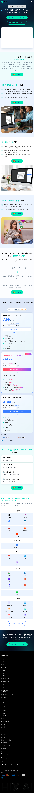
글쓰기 (3, 727)
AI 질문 (3, 684)
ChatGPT (3, 724)
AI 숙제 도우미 (5, 681)
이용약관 (3, 748)
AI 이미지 (3, 662)
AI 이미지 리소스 (5, 715)
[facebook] (2, 764)
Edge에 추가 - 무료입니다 (18, 22)
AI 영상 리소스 (5, 713)
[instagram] (14, 764)
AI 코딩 (3, 673)
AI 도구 (3, 702)
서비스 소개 (4, 734)
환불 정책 (3, 751)
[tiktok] (17, 764)
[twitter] (5, 764)
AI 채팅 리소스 (5, 718)
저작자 (3, 737)
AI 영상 (3, 664)
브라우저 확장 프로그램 (7, 694)
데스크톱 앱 (4, 697)
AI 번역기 (3, 687)
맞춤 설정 (17, 323)
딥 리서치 (3, 667)
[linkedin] (8, 764)
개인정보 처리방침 (6, 745)
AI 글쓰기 (3, 675)
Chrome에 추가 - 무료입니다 (18, 17)
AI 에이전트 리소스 (6, 721)
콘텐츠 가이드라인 (6, 740)
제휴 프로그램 (5, 742)
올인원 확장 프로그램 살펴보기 (17, 623)
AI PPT (3, 670)
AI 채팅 (3, 659)
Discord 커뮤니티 (5, 754)
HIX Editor (4, 700)
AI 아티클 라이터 (5, 678)
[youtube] (11, 764)
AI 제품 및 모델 (5, 710)
